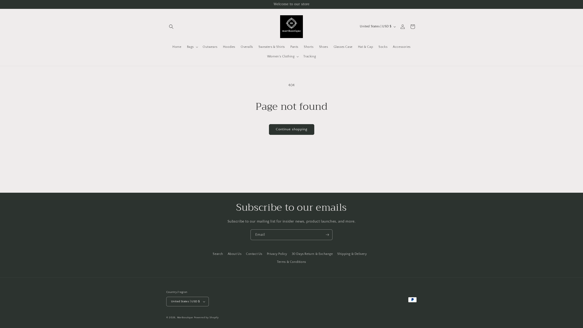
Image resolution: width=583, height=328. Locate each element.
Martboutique (185, 317)
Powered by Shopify (206, 317)
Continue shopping (291, 129)
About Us (235, 254)
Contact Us (254, 254)
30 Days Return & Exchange (312, 254)
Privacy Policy (277, 254)
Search (218, 254)
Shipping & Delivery (352, 254)
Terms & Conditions (291, 262)
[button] (171, 27)
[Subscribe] (327, 234)
